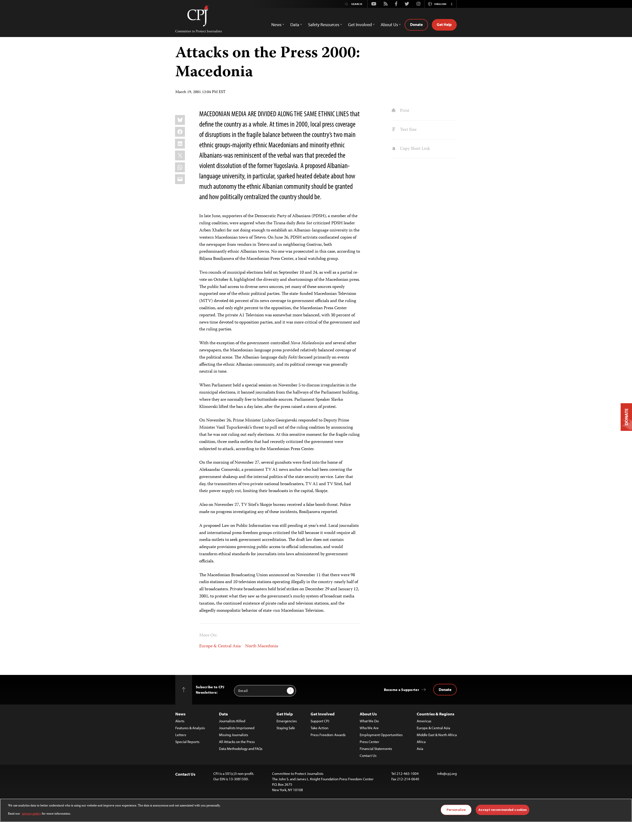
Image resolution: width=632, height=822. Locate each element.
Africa (421, 741)
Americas (424, 721)
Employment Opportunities (381, 734)
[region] (316, 810)
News (180, 713)
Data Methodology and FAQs (240, 748)
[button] (451, 4)
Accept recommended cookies (502, 810)
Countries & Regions (435, 713)
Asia (420, 748)
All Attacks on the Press (237, 741)
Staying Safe (285, 728)
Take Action (319, 728)
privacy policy (31, 813)
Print (404, 111)
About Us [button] (389, 24)
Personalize (456, 810)
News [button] (276, 24)
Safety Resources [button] (323, 24)
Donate (416, 24)
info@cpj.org (447, 773)
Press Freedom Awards (328, 734)
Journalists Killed (232, 721)
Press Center (369, 741)
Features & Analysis (190, 728)
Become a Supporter (401, 689)
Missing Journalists (233, 734)
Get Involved (323, 713)
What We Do (369, 721)
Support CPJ (320, 721)
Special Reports (187, 741)
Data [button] (294, 24)
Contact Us (368, 755)
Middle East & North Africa (437, 734)
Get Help (444, 24)
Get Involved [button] (360, 24)
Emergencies (286, 721)
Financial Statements (376, 748)
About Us (368, 713)
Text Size (407, 130)
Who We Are (369, 728)
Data (223, 713)
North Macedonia (261, 646)
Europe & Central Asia (220, 646)
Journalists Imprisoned (236, 728)
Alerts (179, 721)
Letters (180, 734)
